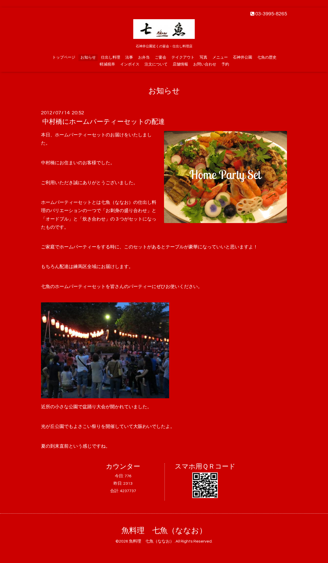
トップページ (63, 57)
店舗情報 (180, 64)
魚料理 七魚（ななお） (164, 531)
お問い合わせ (204, 64)
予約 (225, 64)
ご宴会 (160, 57)
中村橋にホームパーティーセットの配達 (103, 121)
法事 (129, 57)
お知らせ (88, 57)
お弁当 (144, 57)
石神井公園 (242, 57)
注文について (156, 64)
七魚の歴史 (266, 57)
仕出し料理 (110, 57)
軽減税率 (107, 64)
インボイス (129, 64)
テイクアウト (182, 57)
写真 (203, 57)
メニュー (220, 57)
